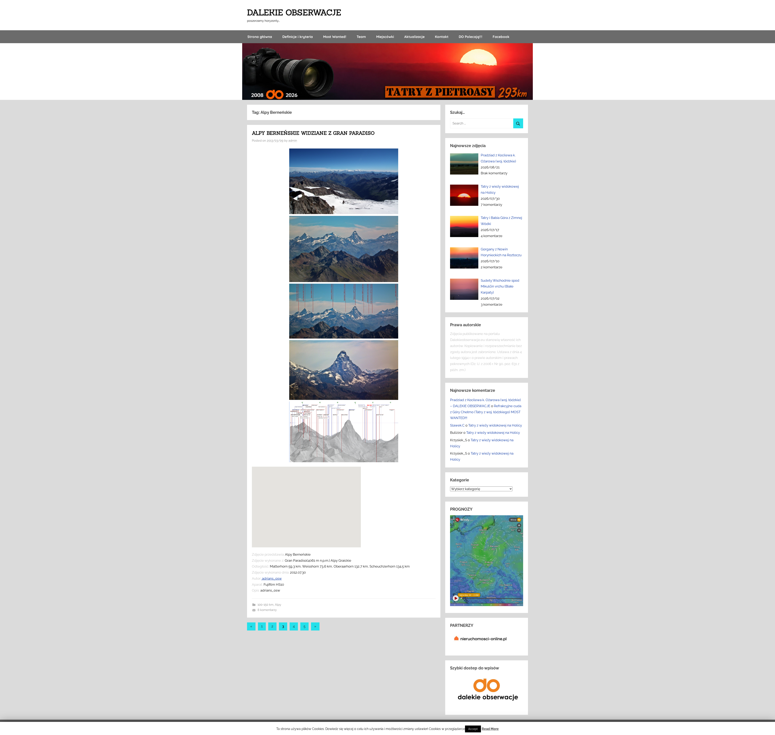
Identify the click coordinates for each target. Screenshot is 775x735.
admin (292, 140)
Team (361, 37)
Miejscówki (385, 37)
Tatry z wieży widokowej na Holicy (495, 425)
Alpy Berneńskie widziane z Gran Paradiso (313, 133)
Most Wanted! (334, 37)
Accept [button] (473, 729)
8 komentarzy (267, 610)
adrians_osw (271, 578)
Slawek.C (457, 425)
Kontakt (441, 37)
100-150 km (265, 604)
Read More (490, 729)
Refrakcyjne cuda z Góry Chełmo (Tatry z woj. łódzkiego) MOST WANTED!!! (485, 412)
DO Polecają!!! (470, 37)
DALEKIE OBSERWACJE (294, 12)
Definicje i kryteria (297, 37)
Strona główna (259, 37)
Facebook (501, 37)
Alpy (278, 604)
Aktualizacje (414, 37)
